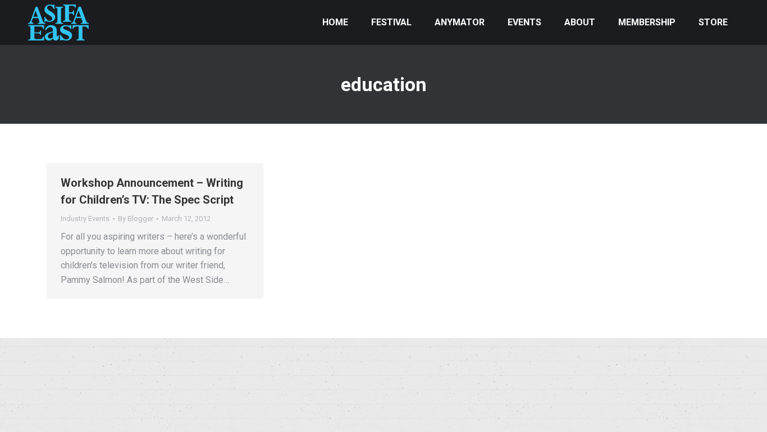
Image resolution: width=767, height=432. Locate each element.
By (135, 218)
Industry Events (85, 218)
